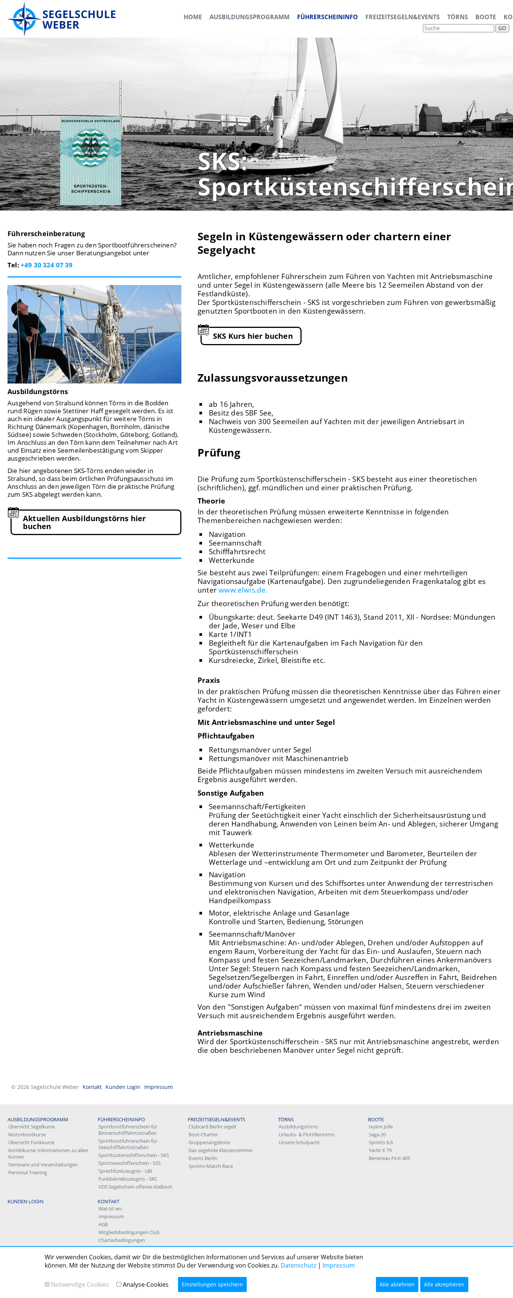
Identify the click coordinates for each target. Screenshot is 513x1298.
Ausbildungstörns (298, 1126)
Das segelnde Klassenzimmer (221, 1150)
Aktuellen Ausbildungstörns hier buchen (84, 522)
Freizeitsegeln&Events (402, 17)
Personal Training (27, 1172)
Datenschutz (298, 1265)
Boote (485, 17)
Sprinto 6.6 (381, 1142)
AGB (103, 1224)
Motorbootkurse (27, 1134)
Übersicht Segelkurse (31, 1126)
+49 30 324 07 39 (47, 265)
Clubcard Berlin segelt (213, 1126)
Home (193, 17)
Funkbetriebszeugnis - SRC (127, 1178)
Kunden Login (123, 1086)
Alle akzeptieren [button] (444, 1284)
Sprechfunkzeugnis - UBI (125, 1171)
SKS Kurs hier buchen (253, 336)
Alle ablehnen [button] (397, 1284)
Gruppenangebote (209, 1142)
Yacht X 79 (380, 1150)
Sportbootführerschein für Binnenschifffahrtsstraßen (127, 1129)
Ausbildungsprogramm (250, 17)
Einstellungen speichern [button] (212, 1284)
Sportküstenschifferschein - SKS (133, 1155)
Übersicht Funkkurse (31, 1142)
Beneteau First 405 (389, 1158)
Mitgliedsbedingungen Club (129, 1232)
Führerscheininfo (327, 17)
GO (502, 28)
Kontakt (92, 1086)
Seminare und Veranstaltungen (43, 1164)
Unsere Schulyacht (299, 1142)
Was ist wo (110, 1208)
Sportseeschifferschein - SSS (129, 1163)
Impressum (158, 1086)
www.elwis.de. (243, 590)
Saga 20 (377, 1134)
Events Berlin (203, 1158)
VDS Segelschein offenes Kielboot (135, 1186)
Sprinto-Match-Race (211, 1166)
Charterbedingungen (121, 1240)
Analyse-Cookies (146, 1284)
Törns (457, 17)
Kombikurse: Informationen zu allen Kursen (48, 1153)
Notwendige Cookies (80, 1284)
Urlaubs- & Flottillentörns (307, 1134)
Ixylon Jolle (381, 1126)
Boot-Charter (203, 1134)
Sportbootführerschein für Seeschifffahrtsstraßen (127, 1144)
